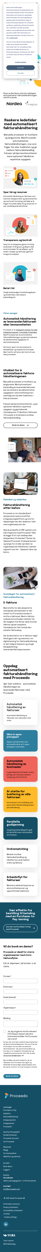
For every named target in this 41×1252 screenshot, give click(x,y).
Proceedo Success (11, 1138)
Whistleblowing (9, 1244)
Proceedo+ (7, 1127)
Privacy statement (10, 1207)
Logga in (6, 1170)
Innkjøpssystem (9, 1120)
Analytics (7, 1113)
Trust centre (8, 1241)
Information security (11, 1204)
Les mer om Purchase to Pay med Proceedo (18, 928)
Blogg (5, 1150)
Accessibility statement (13, 1210)
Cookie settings (20, 62)
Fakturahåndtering (10, 1117)
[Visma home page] (20, 1235)
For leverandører (10, 1153)
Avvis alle (21, 73)
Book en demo (18, 425)
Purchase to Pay (9, 1110)
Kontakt (6, 1163)
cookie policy (13, 38)
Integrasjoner (8, 1123)
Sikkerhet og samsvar (11, 1156)
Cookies (6, 1214)
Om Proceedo (8, 1142)
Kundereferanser (10, 1135)
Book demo (7, 1166)
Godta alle (20, 67)
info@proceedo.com (11, 1189)
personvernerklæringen (12, 1055)
